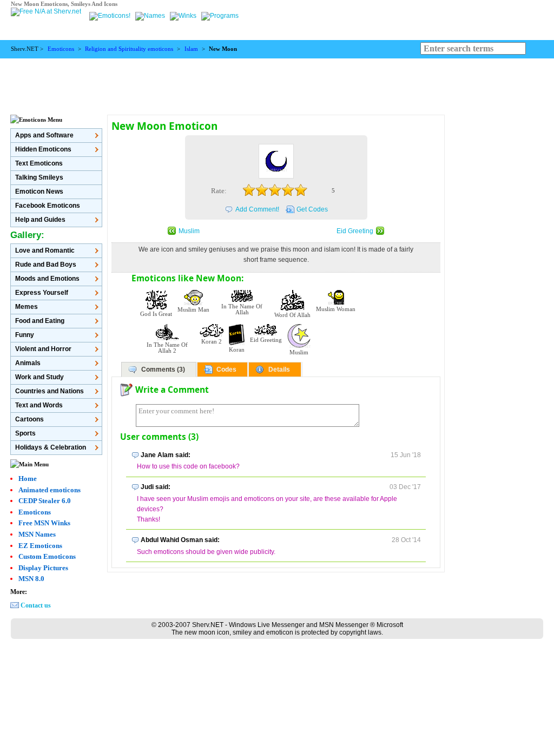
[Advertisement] (277, 82)
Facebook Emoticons (47, 205)
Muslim (189, 231)
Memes (26, 307)
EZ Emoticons (40, 546)
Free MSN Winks (44, 523)
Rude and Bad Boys (45, 264)
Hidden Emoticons (43, 149)
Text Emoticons (39, 163)
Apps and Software (44, 135)
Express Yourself (41, 292)
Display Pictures (43, 568)
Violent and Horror (43, 349)
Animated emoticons (49, 490)
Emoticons (61, 49)
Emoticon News (39, 191)
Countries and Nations (49, 391)
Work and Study (39, 377)
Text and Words (39, 405)
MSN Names (37, 534)
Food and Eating (39, 321)
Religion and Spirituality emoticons (129, 49)
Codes (226, 369)
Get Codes (312, 209)
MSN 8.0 (31, 579)
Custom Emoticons (47, 556)
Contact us (36, 605)
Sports (25, 433)
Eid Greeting (355, 231)
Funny (24, 335)
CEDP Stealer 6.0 (44, 501)
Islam (191, 49)
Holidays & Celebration (50, 447)
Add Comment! (257, 209)
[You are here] (111, 15)
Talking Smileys (39, 177)
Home (27, 478)
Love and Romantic (45, 250)
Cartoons (29, 419)
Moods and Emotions (47, 278)
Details (279, 369)
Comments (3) (163, 369)
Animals (28, 363)
